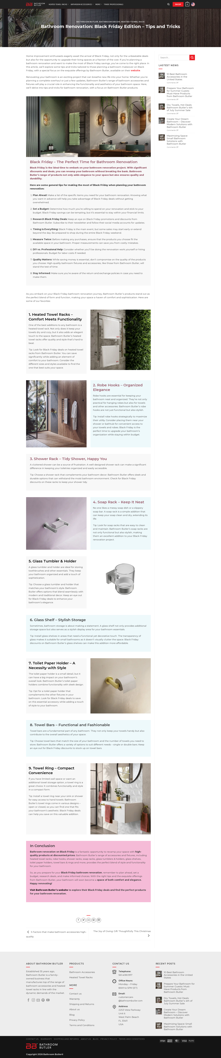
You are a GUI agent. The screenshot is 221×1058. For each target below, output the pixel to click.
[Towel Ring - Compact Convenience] (120, 798)
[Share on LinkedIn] (98, 920)
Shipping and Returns (81, 1004)
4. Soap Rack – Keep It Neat (118, 502)
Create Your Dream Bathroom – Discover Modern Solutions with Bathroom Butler (179, 123)
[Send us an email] (38, 1000)
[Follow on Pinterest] (43, 1000)
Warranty (74, 998)
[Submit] (192, 57)
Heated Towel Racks (58, 4)
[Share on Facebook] (78, 920)
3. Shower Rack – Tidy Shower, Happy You (68, 459)
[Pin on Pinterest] (93, 920)
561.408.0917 (125, 975)
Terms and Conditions (81, 1025)
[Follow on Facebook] (28, 1000)
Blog (72, 1014)
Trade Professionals (113, 4)
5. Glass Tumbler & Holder (52, 561)
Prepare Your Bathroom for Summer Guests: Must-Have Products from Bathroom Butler (180, 92)
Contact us (75, 993)
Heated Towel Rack (133, 22)
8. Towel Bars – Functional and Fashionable (70, 725)
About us (74, 1009)
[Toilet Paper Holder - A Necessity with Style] (120, 685)
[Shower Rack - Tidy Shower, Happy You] (56, 523)
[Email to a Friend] (88, 920)
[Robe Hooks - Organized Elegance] (56, 413)
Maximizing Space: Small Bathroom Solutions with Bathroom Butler (177, 139)
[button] (168, 4)
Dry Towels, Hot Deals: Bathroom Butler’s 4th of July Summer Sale (179, 107)
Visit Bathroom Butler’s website (49, 890)
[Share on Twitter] (83, 920)
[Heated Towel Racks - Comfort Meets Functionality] (120, 340)
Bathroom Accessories (81, 4)
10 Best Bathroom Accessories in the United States (177, 77)
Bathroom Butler (87, 22)
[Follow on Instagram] (33, 1000)
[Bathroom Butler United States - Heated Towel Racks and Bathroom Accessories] (35, 4)
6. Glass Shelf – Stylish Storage (58, 620)
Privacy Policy (77, 1020)
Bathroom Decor (109, 22)
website (135, 70)
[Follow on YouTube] (47, 1000)
